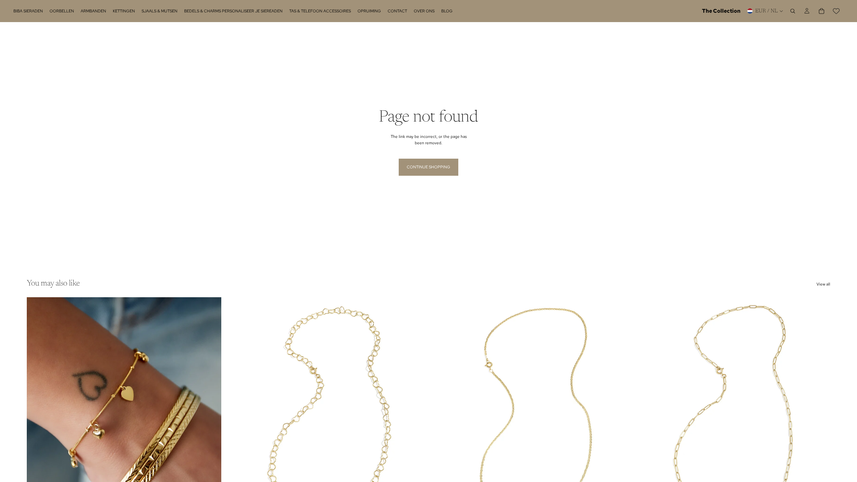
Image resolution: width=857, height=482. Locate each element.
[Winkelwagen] (821, 11)
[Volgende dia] (211, 418)
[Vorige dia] (37, 418)
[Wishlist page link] (836, 11)
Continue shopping (428, 167)
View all (823, 284)
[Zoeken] (792, 11)
